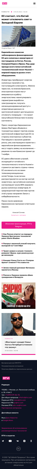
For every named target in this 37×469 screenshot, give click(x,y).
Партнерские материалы (11, 408)
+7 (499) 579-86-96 (12, 395)
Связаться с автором (18, 215)
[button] (34, 3)
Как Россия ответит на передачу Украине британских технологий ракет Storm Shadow (17, 236)
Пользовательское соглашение (12, 366)
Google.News (8, 420)
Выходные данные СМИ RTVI (11, 363)
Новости (6, 12)
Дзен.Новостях (12, 418)
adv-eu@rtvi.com (19, 405)
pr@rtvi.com (18, 403)
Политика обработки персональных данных (17, 369)
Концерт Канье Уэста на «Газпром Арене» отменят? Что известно (18, 261)
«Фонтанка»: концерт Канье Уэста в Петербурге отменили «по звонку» (18, 344)
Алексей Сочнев (18, 212)
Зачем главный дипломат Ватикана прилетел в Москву (18, 269)
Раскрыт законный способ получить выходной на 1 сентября (18, 244)
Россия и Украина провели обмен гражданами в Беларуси (17, 276)
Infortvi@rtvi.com (25, 397)
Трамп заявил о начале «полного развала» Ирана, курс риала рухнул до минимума (18, 253)
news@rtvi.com (20, 400)
